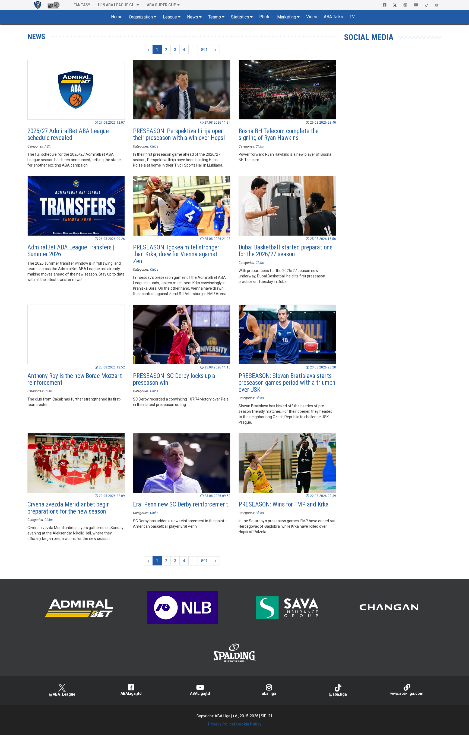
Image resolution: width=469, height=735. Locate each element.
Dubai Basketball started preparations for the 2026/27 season (285, 251)
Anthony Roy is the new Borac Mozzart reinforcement (74, 379)
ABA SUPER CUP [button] (161, 5)
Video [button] (311, 16)
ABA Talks (333, 16)
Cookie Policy (248, 724)
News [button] (192, 17)
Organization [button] (141, 17)
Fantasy (82, 5)
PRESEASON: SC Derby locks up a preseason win (174, 379)
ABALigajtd (200, 693)
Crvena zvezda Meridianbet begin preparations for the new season (68, 508)
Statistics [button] (240, 17)
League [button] (170, 17)
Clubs (154, 146)
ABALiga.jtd (131, 693)
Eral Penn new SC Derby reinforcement (180, 504)
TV (352, 16)
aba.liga (269, 693)
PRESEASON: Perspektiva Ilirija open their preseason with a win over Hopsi (179, 134)
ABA (48, 146)
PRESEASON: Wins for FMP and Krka (284, 504)
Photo (265, 16)
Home (116, 16)
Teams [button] (214, 17)
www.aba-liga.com (406, 693)
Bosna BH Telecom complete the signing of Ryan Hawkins (279, 134)
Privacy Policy (221, 724)
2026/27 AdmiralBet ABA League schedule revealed (68, 134)
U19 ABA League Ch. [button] (117, 5)
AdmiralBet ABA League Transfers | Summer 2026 (71, 251)
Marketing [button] (286, 17)
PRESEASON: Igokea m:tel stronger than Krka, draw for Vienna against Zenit (176, 254)
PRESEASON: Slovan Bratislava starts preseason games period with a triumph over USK (287, 382)
